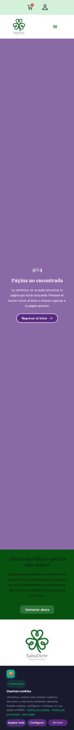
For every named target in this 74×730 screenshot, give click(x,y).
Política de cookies (38, 710)
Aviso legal (28, 714)
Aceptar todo (16, 722)
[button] (55, 26)
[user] (45, 7)
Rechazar (58, 722)
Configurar (37, 722)
